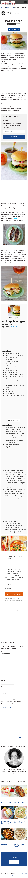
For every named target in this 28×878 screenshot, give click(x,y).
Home (3, 7)
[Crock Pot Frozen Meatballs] (7, 840)
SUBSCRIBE (14, 862)
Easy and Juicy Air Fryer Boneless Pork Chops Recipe (20, 801)
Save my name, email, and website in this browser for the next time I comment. (12, 702)
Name (3, 680)
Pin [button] (18, 318)
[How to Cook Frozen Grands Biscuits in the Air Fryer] (7, 818)
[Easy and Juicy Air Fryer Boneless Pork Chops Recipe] (20, 796)
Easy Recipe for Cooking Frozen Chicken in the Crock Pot (19, 845)
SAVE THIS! (14, 136)
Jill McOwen (9, 12)
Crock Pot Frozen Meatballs (6, 844)
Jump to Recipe (14, 29)
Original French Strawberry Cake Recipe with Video (6, 801)
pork (13, 7)
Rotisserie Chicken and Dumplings (20, 822)
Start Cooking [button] (15, 420)
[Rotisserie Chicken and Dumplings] (20, 818)
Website (3, 693)
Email (3, 686)
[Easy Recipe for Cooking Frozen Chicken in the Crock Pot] (20, 840)
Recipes (8, 7)
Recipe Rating (5, 651)
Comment (4, 658)
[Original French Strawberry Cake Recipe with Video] (7, 796)
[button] (25, 2)
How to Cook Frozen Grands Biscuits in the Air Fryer (7, 822)
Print (12, 318)
